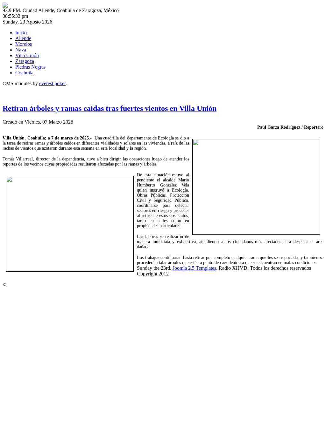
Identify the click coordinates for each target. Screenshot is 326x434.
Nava (20, 49)
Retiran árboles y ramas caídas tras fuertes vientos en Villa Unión (109, 108)
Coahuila (24, 72)
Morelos (23, 44)
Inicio (21, 32)
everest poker (52, 83)
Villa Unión (27, 55)
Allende (23, 38)
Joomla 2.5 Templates (194, 268)
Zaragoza (24, 61)
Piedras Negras (30, 67)
